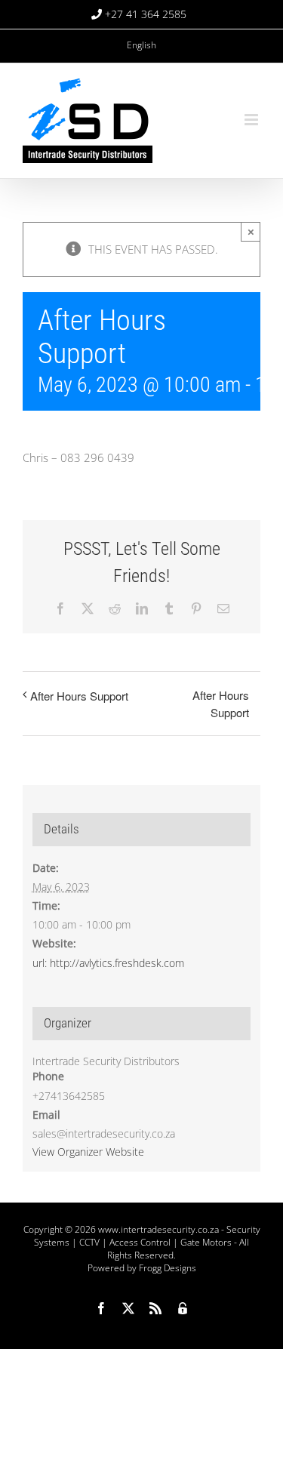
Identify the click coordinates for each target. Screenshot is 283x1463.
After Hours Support (79, 696)
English (141, 44)
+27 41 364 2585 (145, 14)
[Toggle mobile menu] (252, 120)
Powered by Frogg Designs (142, 1267)
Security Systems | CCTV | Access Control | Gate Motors (147, 1236)
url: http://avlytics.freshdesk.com (108, 963)
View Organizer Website (88, 1151)
